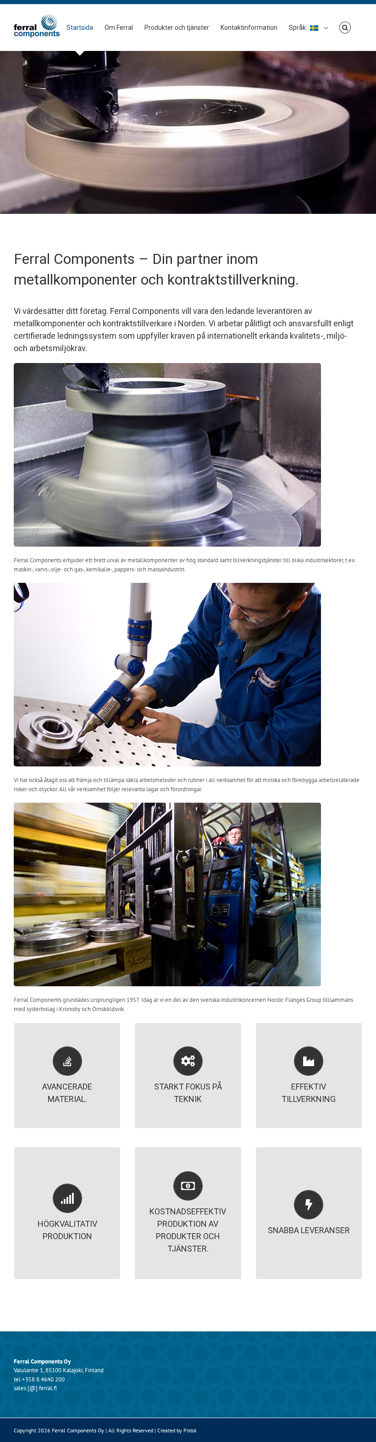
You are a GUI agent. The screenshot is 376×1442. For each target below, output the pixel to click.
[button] (345, 27)
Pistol (190, 1430)
